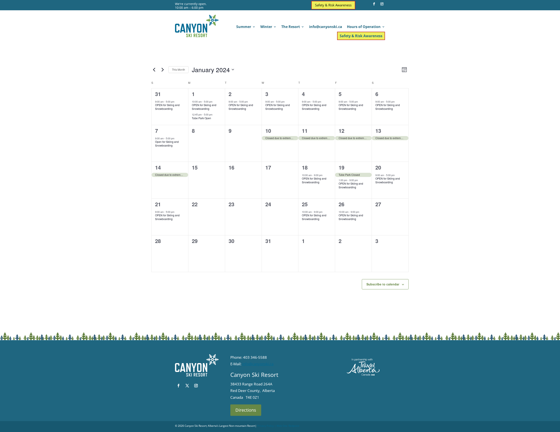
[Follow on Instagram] (382, 4)
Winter (266, 27)
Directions (245, 410)
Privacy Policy (265, 426)
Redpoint (294, 426)
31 (158, 94)
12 (341, 130)
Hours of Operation (364, 27)
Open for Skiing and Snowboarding (167, 143)
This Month (178, 69)
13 (378, 130)
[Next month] (162, 69)
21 (158, 204)
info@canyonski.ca (325, 27)
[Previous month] (154, 69)
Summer (243, 27)
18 (305, 167)
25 (305, 204)
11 (305, 130)
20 (378, 167)
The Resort (290, 27)
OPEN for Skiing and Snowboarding (167, 106)
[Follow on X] (187, 385)
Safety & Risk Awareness (333, 5)
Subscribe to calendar (382, 284)
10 (268, 130)
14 (158, 167)
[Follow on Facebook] (374, 4)
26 (341, 204)
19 (341, 167)
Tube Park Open (201, 118)
